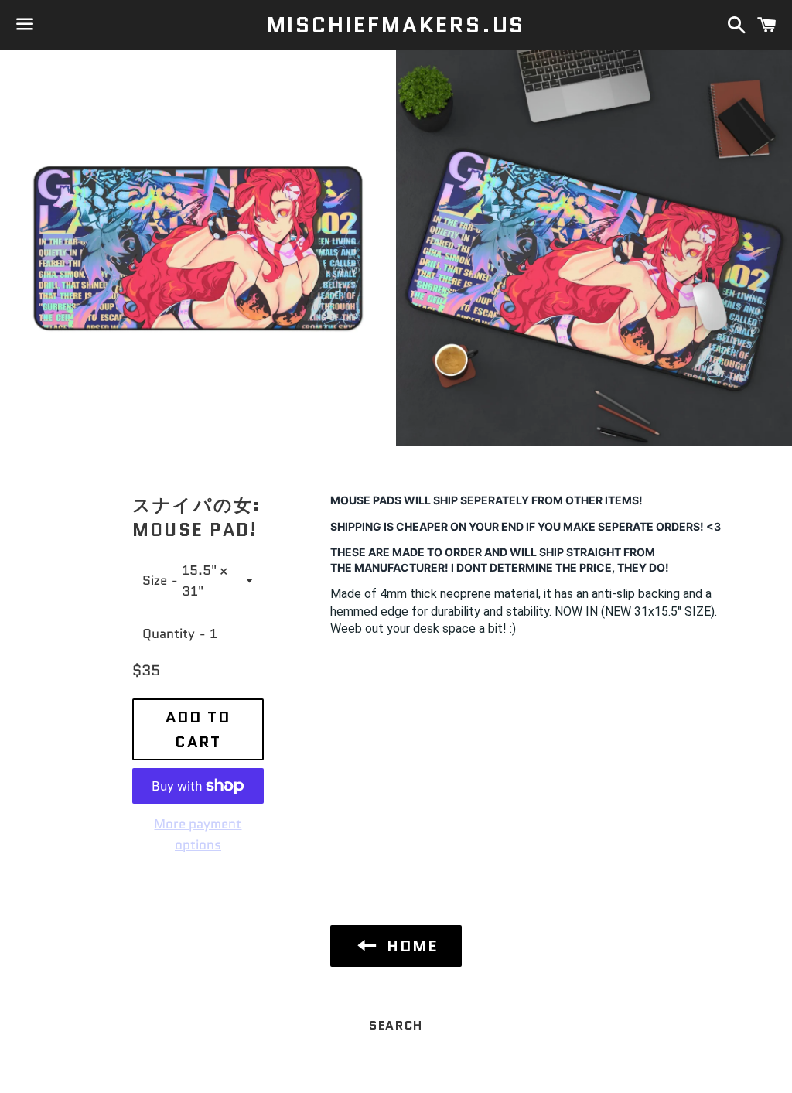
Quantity (168, 633)
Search (396, 1025)
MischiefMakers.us (396, 25)
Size (154, 580)
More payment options (197, 834)
